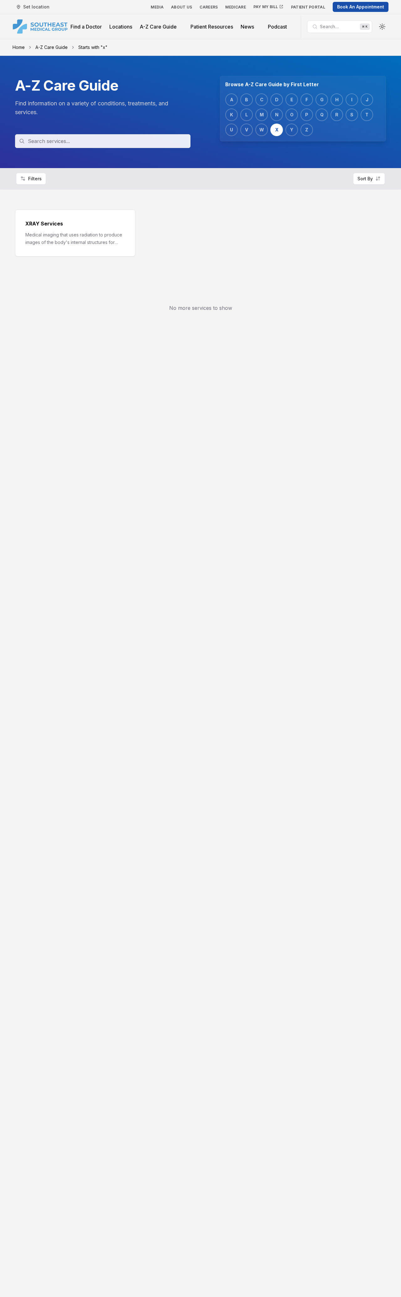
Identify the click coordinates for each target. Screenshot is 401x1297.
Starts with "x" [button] (92, 47)
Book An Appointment (360, 6)
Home (19, 47)
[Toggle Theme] (382, 26)
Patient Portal (308, 7)
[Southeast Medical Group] (40, 26)
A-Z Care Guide (51, 47)
